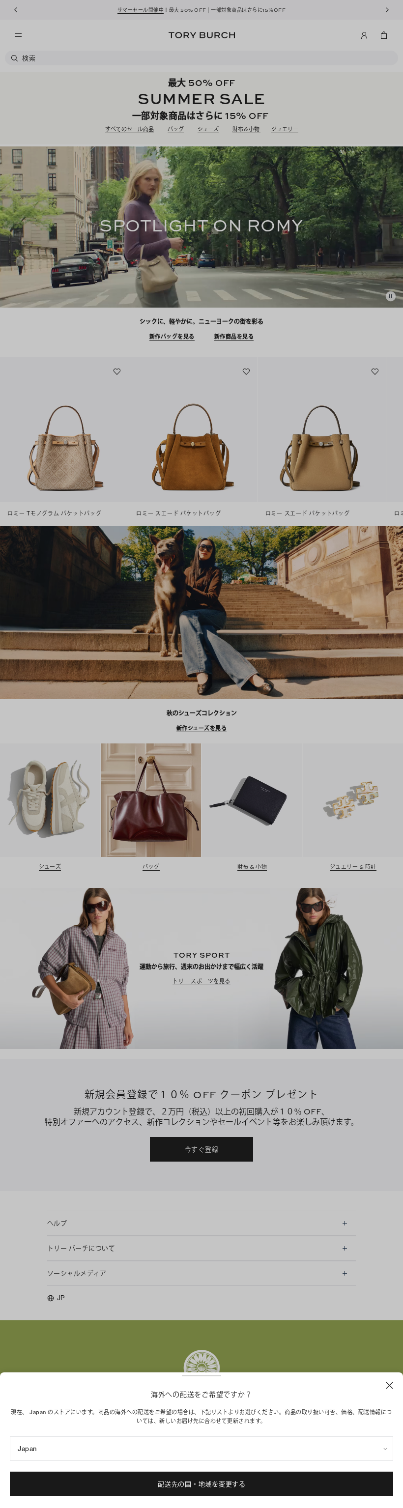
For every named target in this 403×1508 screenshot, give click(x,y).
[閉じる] (389, 1385)
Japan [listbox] (27, 1448)
